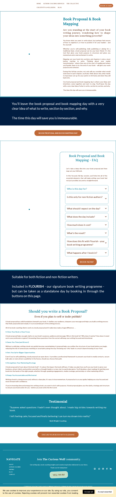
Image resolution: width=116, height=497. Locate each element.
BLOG (60, 7)
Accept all (88, 492)
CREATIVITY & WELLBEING (46, 7)
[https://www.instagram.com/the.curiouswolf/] (103, 468)
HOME (39, 3)
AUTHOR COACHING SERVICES (53, 3)
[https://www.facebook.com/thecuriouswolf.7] (107, 468)
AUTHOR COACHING (15, 467)
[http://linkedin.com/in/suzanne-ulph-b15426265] (111, 468)
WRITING (11, 469)
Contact (12, 474)
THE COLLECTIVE (72, 3)
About (11, 464)
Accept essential (105, 492)
